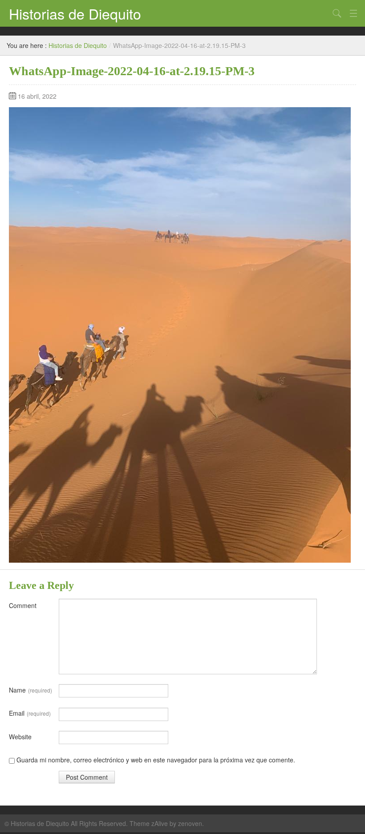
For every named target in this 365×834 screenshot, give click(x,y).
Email (30, 713)
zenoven (190, 823)
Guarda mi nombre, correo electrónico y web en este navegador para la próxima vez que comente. (155, 759)
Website (20, 736)
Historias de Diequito (75, 13)
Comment (22, 605)
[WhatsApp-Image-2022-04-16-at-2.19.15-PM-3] (180, 334)
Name (30, 689)
